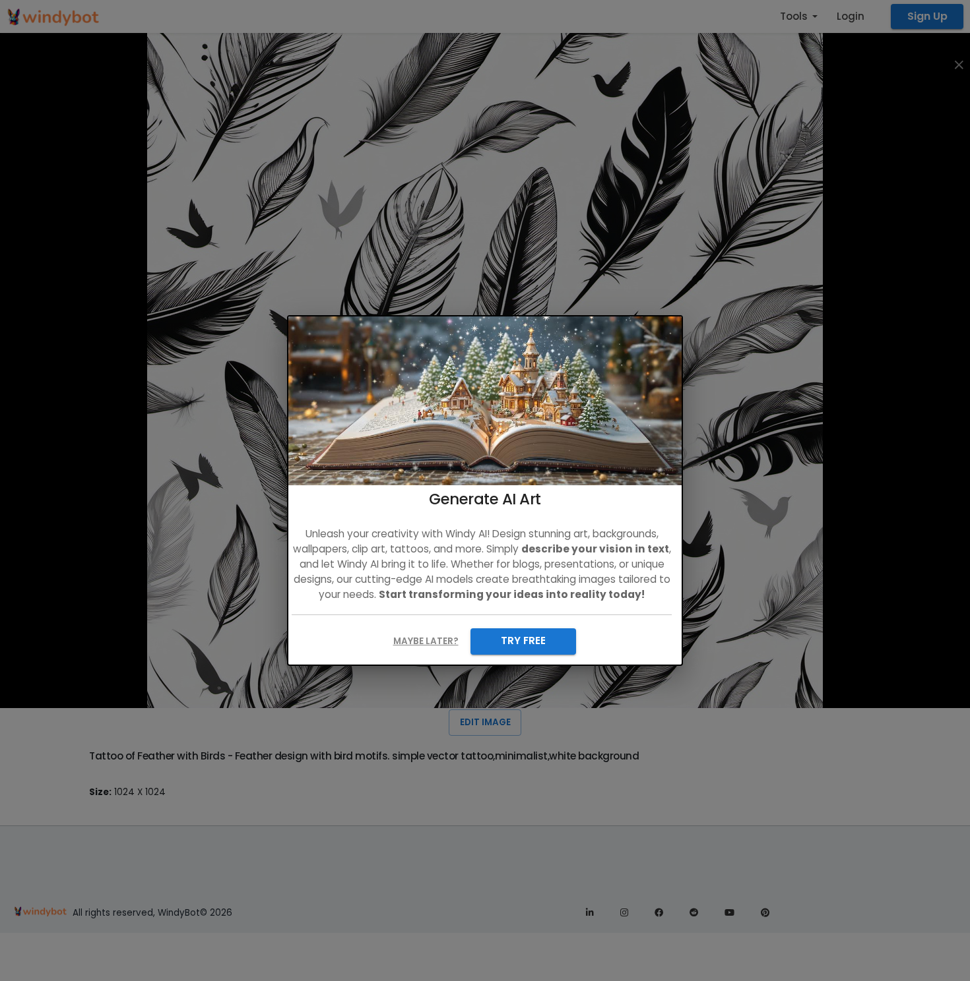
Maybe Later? (426, 641)
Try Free (523, 640)
